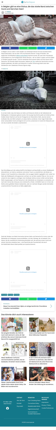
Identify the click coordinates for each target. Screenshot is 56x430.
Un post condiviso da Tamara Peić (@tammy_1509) (22, 289)
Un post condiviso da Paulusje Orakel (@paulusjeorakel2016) (24, 231)
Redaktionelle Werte (34, 406)
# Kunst (10, 295)
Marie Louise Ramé (22, 55)
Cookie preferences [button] (48, 408)
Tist (34, 61)
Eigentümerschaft (33, 409)
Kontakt (19, 403)
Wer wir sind (21, 400)
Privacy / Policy (46, 405)
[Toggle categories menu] (2, 2)
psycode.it (20, 406)
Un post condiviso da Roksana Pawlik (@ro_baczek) (22, 165)
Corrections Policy (33, 403)
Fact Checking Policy (34, 400)
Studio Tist (5, 68)
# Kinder (16, 295)
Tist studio (3, 110)
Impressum (45, 402)
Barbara (9, 11)
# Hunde (4, 295)
